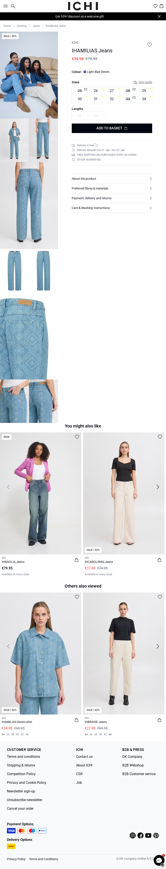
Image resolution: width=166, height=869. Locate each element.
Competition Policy (21, 774)
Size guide (145, 82)
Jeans (36, 25)
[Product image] (14, 140)
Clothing (22, 25)
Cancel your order (20, 808)
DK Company (132, 757)
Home (7, 25)
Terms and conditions (23, 757)
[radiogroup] (112, 95)
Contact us (84, 757)
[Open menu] (5, 6)
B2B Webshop (133, 765)
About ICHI (84, 765)
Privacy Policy (16, 859)
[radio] (80, 91)
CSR (79, 774)
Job (79, 783)
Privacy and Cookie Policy (26, 783)
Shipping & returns (21, 765)
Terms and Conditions (43, 859)
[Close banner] (159, 16)
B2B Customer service (139, 774)
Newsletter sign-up (21, 791)
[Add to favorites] (149, 44)
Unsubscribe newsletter (24, 800)
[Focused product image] (29, 75)
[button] (112, 179)
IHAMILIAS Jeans (56, 25)
